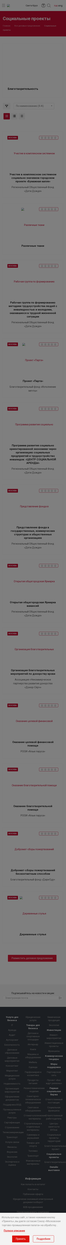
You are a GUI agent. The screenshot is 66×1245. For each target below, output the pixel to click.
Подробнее (43, 1238)
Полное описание (14, 1230)
